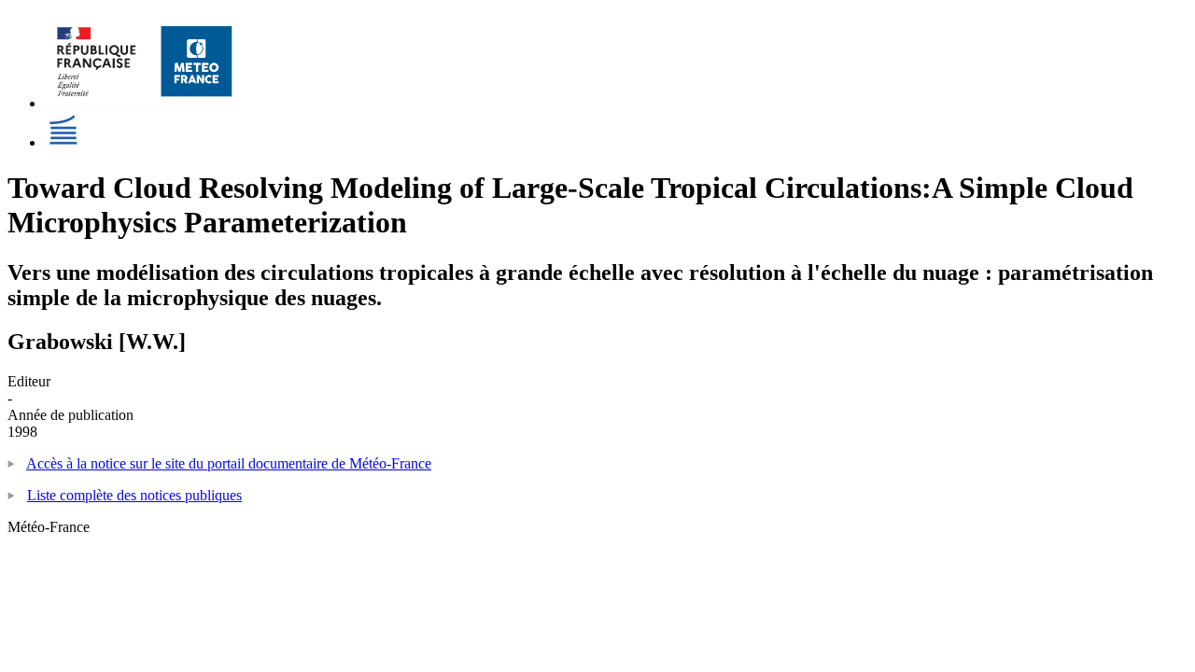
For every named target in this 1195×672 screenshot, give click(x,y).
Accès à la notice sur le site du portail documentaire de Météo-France (228, 463)
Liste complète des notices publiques (134, 495)
